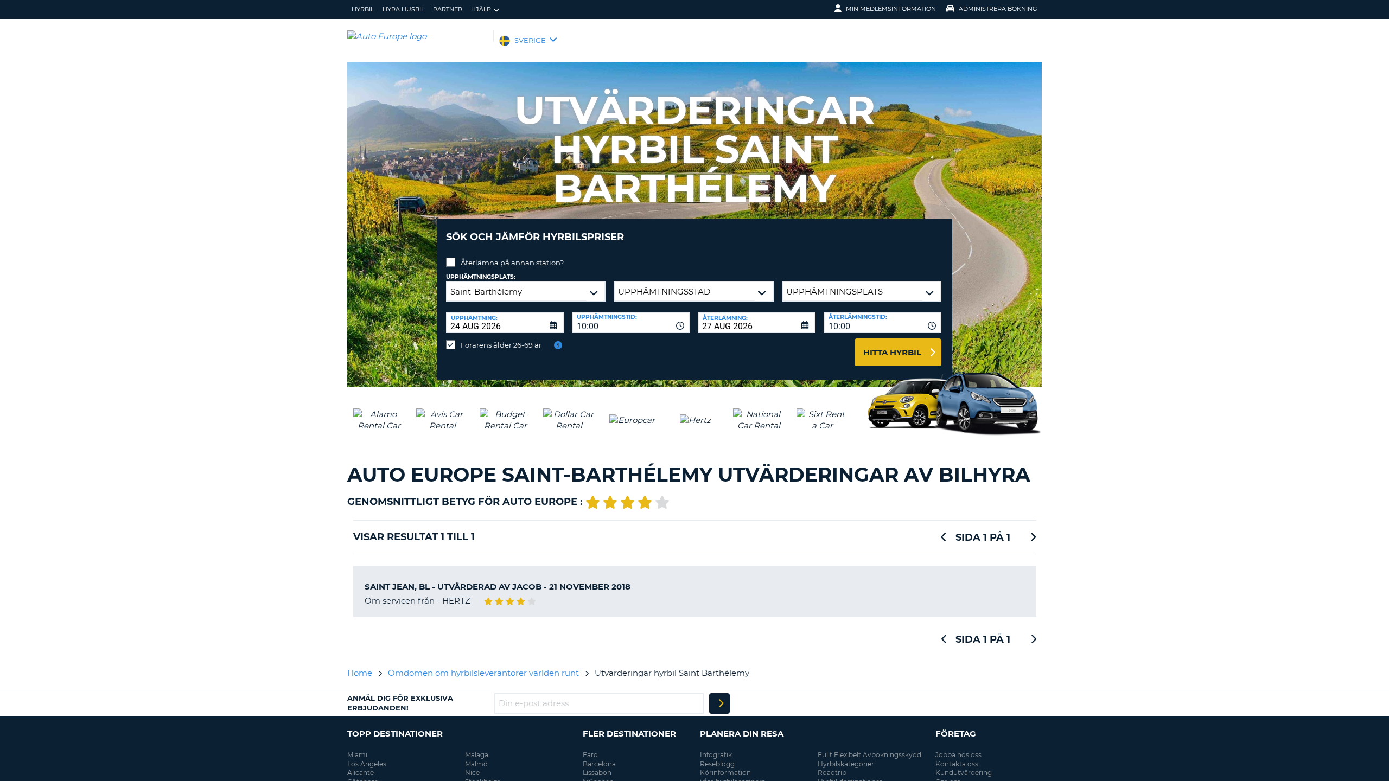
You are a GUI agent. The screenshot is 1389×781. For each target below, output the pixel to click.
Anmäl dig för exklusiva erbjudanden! (400, 703)
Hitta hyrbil (892, 352)
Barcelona (599, 764)
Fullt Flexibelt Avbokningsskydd (869, 755)
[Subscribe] (719, 703)
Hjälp (481, 9)
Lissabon (597, 773)
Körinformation (725, 773)
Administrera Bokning (998, 8)
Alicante (360, 773)
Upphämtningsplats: (480, 276)
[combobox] (631, 322)
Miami (357, 755)
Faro (590, 755)
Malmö (476, 764)
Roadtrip (832, 773)
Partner (447, 9)
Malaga (476, 755)
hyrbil (363, 9)
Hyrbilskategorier (846, 764)
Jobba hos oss (958, 755)
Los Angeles (366, 764)
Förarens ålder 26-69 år (501, 345)
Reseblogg (717, 764)
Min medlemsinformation (891, 8)
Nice (472, 773)
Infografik (716, 755)
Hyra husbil (403, 9)
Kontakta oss (956, 764)
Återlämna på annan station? (512, 262)
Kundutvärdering (963, 773)
